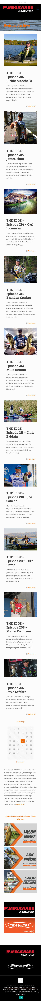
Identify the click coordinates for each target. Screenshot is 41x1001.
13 (10, 737)
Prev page (21, 722)
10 (22, 733)
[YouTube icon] (22, 2)
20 (14, 741)
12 (31, 733)
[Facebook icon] (16, 2)
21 (18, 741)
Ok (21, 997)
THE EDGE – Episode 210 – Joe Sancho (19, 497)
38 (14, 753)
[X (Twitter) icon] (19, 2)
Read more (31, 106)
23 (27, 741)
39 (18, 753)
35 (27, 749)
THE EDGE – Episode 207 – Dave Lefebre (16, 688)
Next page (19, 762)
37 (10, 753)
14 (14, 737)
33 (18, 749)
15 (18, 737)
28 (22, 745)
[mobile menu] (38, 9)
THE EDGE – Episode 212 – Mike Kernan (16, 366)
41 (27, 753)
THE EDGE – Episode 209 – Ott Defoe (19, 561)
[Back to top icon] (20, 980)
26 (14, 745)
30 (31, 745)
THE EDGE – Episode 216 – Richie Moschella (19, 77)
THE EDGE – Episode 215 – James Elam (16, 155)
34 (22, 749)
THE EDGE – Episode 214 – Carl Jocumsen (19, 224)
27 (18, 745)
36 (31, 749)
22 (22, 741)
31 (10, 749)
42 (31, 753)
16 (22, 737)
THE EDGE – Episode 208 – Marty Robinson (18, 627)
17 (27, 737)
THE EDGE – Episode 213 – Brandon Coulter (18, 294)
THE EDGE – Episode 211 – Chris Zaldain (20, 432)
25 (10, 745)
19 (10, 741)
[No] (38, 992)
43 (20, 757)
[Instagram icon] (25, 2)
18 (31, 737)
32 (14, 749)
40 (22, 753)
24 (31, 741)
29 (27, 745)
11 (27, 733)
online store (20, 804)
